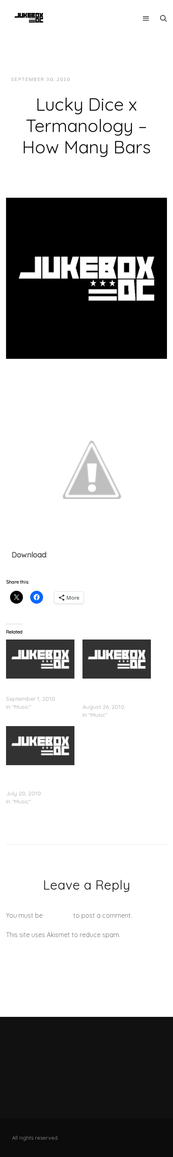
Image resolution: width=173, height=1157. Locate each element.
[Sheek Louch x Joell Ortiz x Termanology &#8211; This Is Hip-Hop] (116, 659)
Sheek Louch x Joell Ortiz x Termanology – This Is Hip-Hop (115, 690)
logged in (58, 915)
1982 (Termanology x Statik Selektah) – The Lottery (35, 777)
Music (147, 79)
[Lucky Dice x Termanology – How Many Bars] (86, 278)
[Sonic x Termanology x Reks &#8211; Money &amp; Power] (40, 659)
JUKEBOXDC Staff (104, 79)
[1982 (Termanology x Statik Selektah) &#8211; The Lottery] (40, 745)
